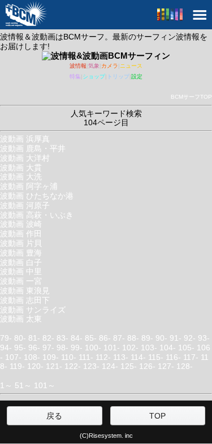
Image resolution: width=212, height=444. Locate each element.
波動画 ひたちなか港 (36, 195)
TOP (157, 415)
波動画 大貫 (21, 167)
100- (93, 347)
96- (34, 347)
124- (110, 366)
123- (91, 366)
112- (103, 357)
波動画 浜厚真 (25, 138)
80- (20, 337)
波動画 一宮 (21, 280)
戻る (54, 415)
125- (128, 366)
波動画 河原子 (25, 205)
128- (184, 366)
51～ (23, 385)
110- (68, 357)
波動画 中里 (21, 271)
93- (204, 337)
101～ (44, 385)
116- (173, 357)
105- (186, 347)
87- (119, 337)
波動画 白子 (21, 262)
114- (138, 357)
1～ (6, 385)
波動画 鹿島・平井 (33, 148)
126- (147, 366)
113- (120, 357)
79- (6, 337)
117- (190, 357)
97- (48, 347)
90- (161, 337)
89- (147, 337)
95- (20, 347)
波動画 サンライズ (33, 309)
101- (111, 347)
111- (86, 357)
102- (130, 347)
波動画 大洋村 (25, 157)
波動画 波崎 (21, 223)
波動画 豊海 (21, 252)
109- (50, 357)
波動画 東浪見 (25, 290)
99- (77, 347)
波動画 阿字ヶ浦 (29, 186)
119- (17, 366)
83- (62, 337)
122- (72, 366)
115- (155, 357)
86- (105, 337)
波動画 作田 (21, 233)
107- (13, 357)
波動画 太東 (21, 318)
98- (62, 347)
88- (133, 337)
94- (6, 347)
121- (54, 366)
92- (190, 337)
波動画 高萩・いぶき (36, 214)
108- (32, 357)
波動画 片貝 (21, 243)
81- (34, 337)
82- (48, 337)
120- (35, 366)
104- (167, 347)
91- (175, 337)
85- (91, 337)
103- (149, 347)
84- (77, 337)
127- (166, 366)
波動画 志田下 (25, 300)
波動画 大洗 (21, 176)
